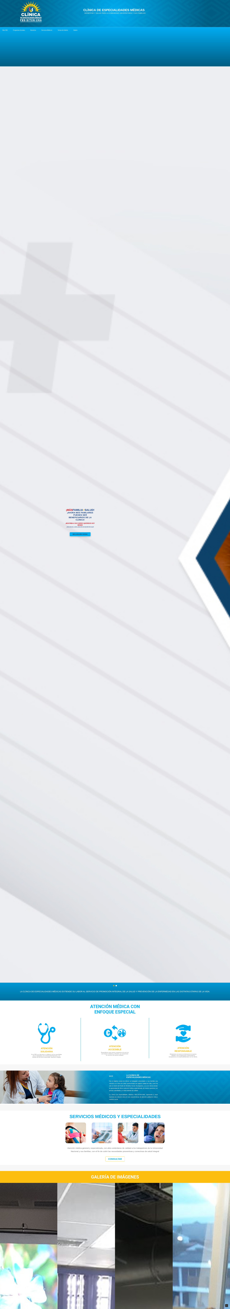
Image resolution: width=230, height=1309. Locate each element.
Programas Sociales (19, 30)
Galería (75, 30)
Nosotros (33, 30)
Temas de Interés (63, 30)
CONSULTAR (115, 1159)
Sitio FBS (5, 30)
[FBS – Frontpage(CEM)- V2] (31, 11)
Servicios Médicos (46, 30)
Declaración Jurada (80, 534)
